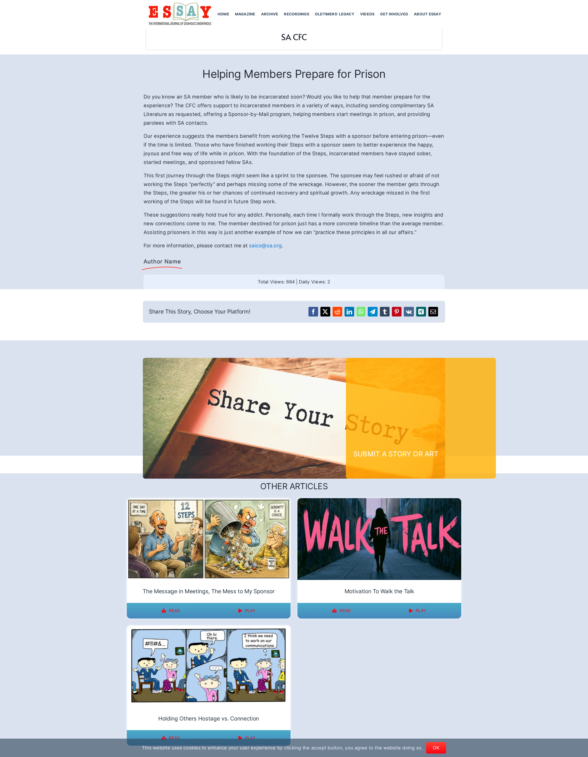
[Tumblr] (385, 312)
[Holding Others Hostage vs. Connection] (209, 628)
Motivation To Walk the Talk (379, 591)
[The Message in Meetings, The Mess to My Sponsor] (209, 501)
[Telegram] (373, 312)
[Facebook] (313, 312)
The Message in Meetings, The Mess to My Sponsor (208, 591)
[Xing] (421, 312)
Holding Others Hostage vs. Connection (208, 718)
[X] (325, 312)
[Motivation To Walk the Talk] (379, 501)
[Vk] (409, 312)
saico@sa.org (265, 246)
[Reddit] (337, 312)
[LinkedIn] (349, 312)
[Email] (433, 312)
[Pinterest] (397, 312)
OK (436, 748)
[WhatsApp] (361, 312)
